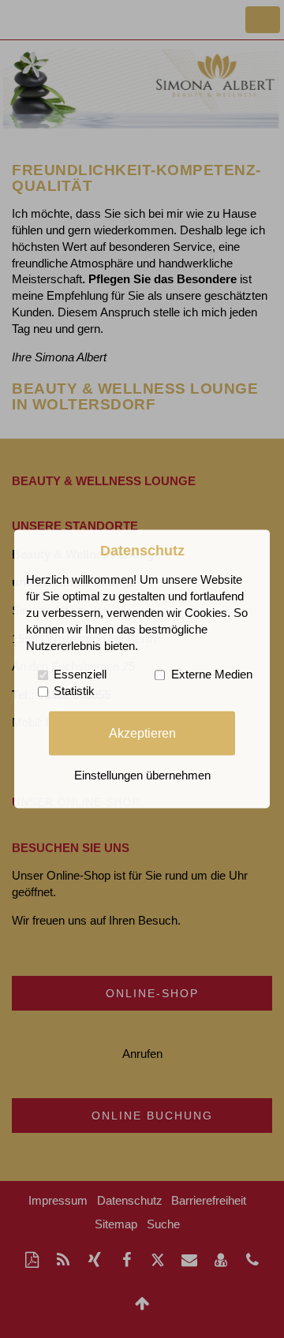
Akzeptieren (142, 733)
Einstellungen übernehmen (142, 776)
